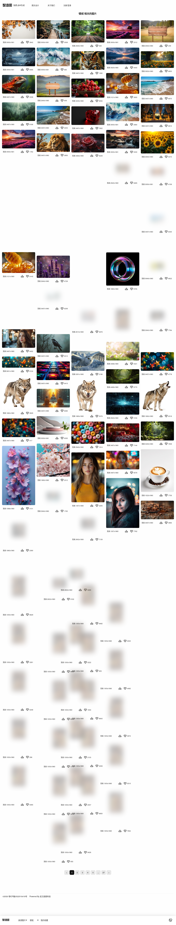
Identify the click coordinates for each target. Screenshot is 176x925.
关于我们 (51, 5)
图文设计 (35, 5)
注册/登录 (67, 5)
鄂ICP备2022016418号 (18, 896)
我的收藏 (44, 920)
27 (104, 872)
